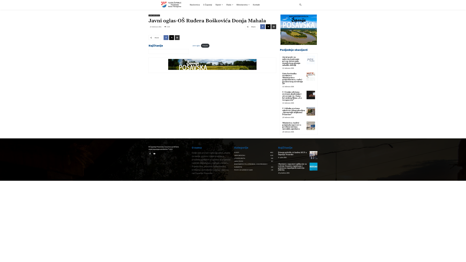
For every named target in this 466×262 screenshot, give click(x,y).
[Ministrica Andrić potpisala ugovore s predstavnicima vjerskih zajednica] (311, 126)
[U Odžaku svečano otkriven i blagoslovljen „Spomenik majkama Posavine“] (311, 111)
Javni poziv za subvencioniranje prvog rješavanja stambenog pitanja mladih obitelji (291, 61)
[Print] (273, 26)
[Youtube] (154, 153)
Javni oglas (196, 46)
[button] (300, 5)
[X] (268, 26)
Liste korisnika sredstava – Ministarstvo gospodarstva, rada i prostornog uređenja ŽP (292, 79)
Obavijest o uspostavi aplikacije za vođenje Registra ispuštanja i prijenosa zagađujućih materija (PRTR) (292, 167)
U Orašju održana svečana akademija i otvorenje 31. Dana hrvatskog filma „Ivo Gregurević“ (292, 96)
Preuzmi (205, 46)
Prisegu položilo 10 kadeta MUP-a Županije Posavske (292, 153)
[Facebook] (262, 26)
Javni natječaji (154, 15)
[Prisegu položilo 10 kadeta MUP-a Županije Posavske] (313, 155)
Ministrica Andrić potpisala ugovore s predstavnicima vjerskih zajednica (291, 126)
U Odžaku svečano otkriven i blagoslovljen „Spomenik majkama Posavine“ (293, 111)
